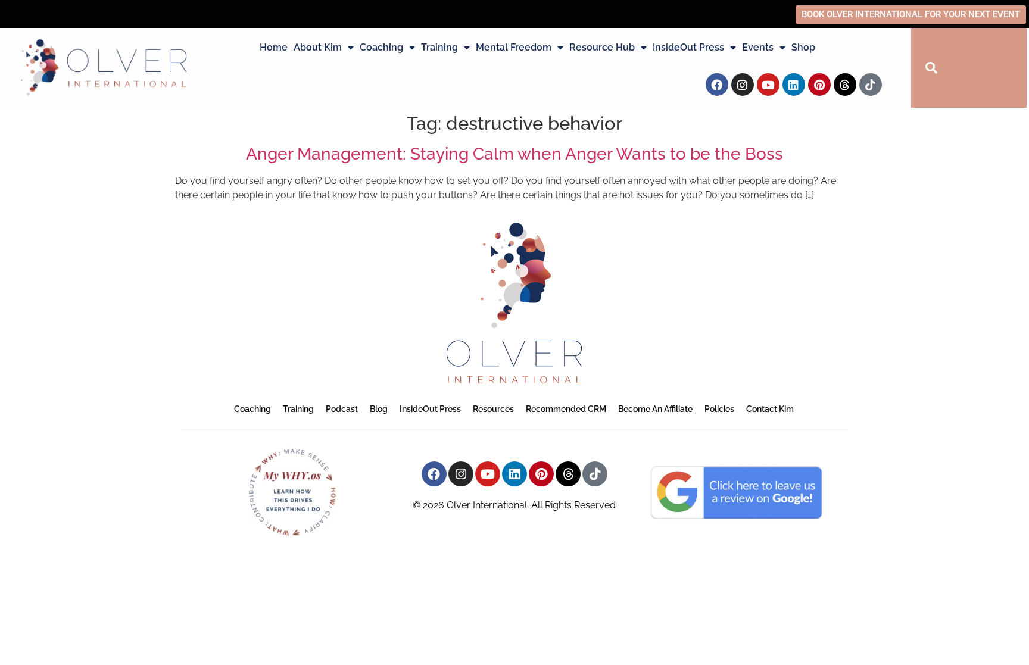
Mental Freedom (513, 47)
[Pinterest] (819, 84)
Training (439, 47)
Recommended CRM (566, 409)
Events (758, 47)
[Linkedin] (793, 84)
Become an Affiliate (655, 409)
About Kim (318, 47)
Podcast (342, 409)
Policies (719, 409)
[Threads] (845, 84)
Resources (493, 409)
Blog (379, 409)
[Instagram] (742, 84)
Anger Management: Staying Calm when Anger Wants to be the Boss (514, 154)
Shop (803, 47)
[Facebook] (717, 84)
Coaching (381, 47)
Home (274, 47)
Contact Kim (770, 409)
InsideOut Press (688, 47)
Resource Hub (602, 47)
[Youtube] (768, 84)
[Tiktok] (870, 84)
